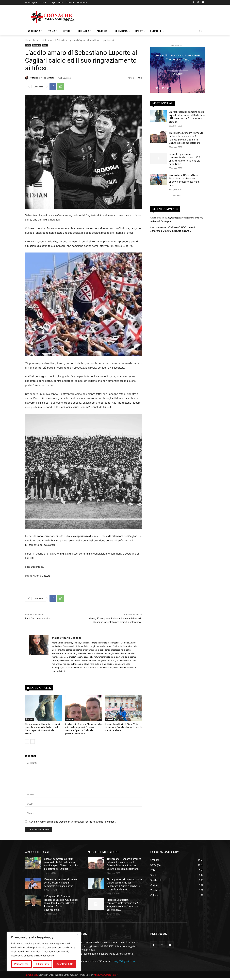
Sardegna (36, 45)
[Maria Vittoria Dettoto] (27, 78)
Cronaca (29, 719)
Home (28, 40)
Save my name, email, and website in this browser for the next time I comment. (72, 821)
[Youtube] (203, 2)
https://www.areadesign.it (106, 974)
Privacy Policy (31, 974)
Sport (45, 45)
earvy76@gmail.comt (124, 961)
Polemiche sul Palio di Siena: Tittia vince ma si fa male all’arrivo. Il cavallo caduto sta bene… (123, 727)
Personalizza (21, 964)
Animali (109, 719)
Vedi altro (176, 195)
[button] (201, 31)
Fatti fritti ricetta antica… (38, 618)
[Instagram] (198, 2)
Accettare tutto (64, 964)
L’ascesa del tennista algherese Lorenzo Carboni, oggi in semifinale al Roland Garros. (60, 882)
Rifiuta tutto (42, 964)
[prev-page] (27, 741)
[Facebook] (194, 2)
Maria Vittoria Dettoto (43, 77)
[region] (44, 951)
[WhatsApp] (60, 86)
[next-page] (32, 741)
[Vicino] (77, 935)
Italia (35, 40)
